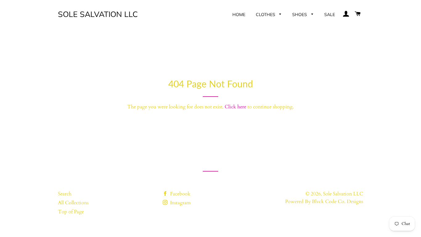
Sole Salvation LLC (98, 14)
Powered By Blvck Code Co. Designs (324, 201)
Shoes (300, 14)
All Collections (73, 202)
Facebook (179, 193)
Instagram (180, 202)
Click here (235, 106)
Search (65, 193)
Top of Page (71, 211)
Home (238, 14)
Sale (329, 14)
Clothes (266, 14)
